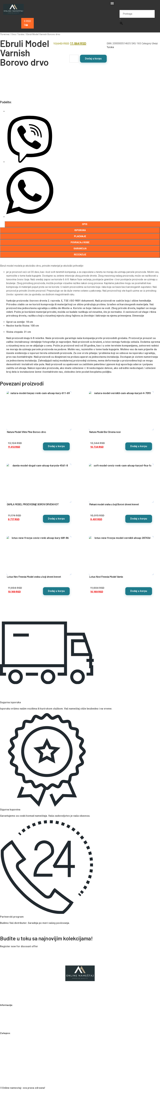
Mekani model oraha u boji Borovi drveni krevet (114, 504)
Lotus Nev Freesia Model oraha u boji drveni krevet (34, 576)
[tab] (80, 230)
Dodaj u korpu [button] (56, 446)
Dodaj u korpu (93, 58)
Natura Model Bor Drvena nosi (104, 431)
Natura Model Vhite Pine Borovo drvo (26, 431)
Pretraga (124, 8)
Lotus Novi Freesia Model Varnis (106, 576)
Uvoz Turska (17, 34)
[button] (112, 3)
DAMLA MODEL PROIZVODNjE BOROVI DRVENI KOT (33, 504)
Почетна (4, 34)
